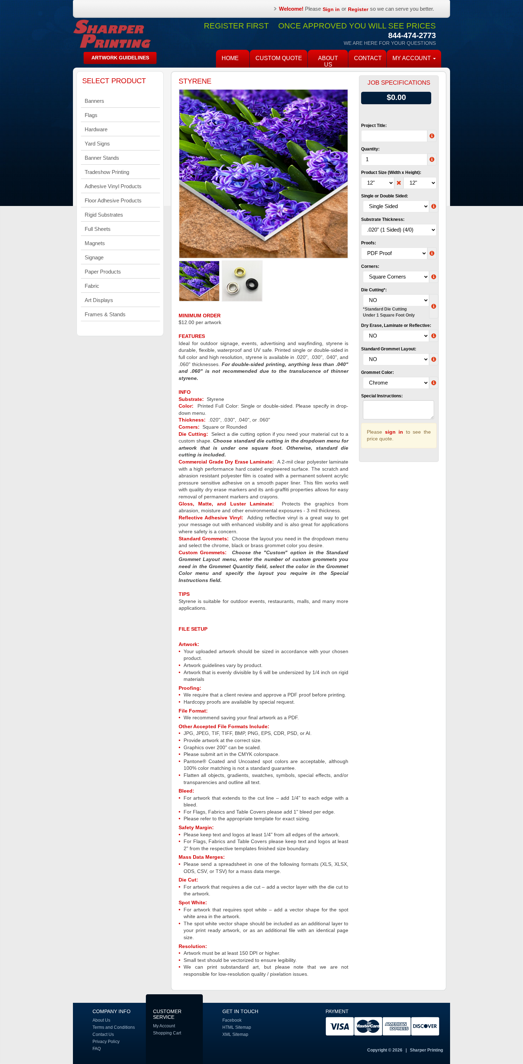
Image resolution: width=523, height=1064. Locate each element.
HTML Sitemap (236, 1027)
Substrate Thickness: (383, 219)
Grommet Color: (377, 372)
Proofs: (368, 242)
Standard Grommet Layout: (388, 348)
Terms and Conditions (114, 1027)
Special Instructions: (382, 395)
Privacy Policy (106, 1041)
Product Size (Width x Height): (391, 172)
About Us (328, 61)
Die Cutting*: (374, 289)
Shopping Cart (167, 1033)
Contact (368, 58)
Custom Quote (278, 58)
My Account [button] (412, 58)
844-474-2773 (412, 35)
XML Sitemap (235, 1034)
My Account (164, 1025)
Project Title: (374, 125)
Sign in (331, 9)
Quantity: (370, 149)
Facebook (232, 1020)
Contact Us (103, 1034)
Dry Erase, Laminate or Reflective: (396, 325)
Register (358, 9)
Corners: (370, 266)
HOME (230, 58)
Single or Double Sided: (384, 196)
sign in (394, 432)
